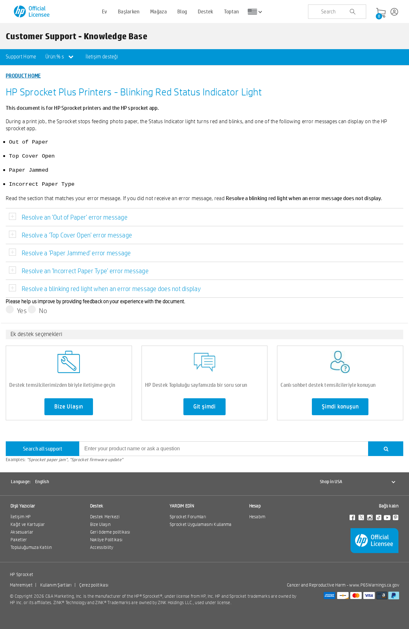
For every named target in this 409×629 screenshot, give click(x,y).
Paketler (19, 540)
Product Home (23, 75)
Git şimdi (204, 406)
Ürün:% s (55, 56)
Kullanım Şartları (56, 585)
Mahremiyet (21, 585)
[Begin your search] (352, 12)
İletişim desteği (102, 56)
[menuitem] (21, 57)
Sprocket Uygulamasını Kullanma (201, 524)
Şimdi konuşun (340, 406)
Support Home (21, 56)
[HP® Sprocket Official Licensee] (32, 11)
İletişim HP (21, 517)
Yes (22, 310)
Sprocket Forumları (188, 517)
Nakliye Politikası (106, 540)
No (43, 310)
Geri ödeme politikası (110, 532)
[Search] (385, 448)
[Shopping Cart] (381, 13)
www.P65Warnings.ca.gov (374, 585)
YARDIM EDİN (182, 506)
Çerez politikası (93, 585)
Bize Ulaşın (68, 406)
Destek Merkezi (105, 517)
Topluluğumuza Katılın (31, 547)
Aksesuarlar (22, 532)
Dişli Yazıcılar (23, 506)
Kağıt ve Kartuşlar (28, 524)
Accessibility (101, 547)
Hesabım (257, 517)
